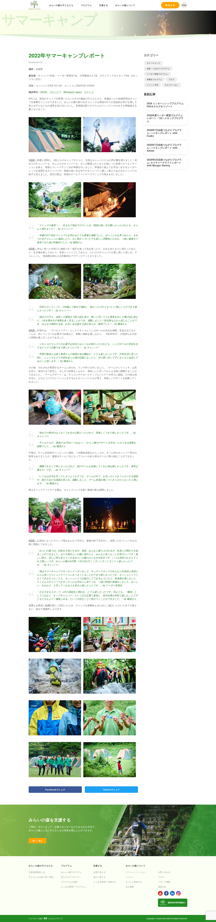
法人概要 (130, 886)
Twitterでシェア (111, 789)
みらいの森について (125, 5)
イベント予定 (152, 85)
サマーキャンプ (153, 63)
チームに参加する (134, 881)
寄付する (170, 5)
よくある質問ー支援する (104, 881)
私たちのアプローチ (70, 876)
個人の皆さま (99, 876)
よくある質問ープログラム (73, 886)
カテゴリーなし (171, 85)
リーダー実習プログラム (157, 74)
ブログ (171, 79)
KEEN (43, 92)
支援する (103, 5)
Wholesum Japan (72, 92)
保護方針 (162, 886)
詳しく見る (37, 840)
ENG (184, 5)
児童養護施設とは (37, 872)
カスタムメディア (55, 918)
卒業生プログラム (154, 79)
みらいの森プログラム (71, 872)
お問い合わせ (164, 872)
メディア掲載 (164, 881)
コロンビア (55, 92)
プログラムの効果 (69, 881)
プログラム (86, 5)
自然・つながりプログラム (158, 68)
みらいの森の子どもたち (61, 5)
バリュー (130, 876)
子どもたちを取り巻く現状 (41, 876)
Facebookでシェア (55, 789)
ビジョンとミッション (136, 872)
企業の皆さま (99, 872)
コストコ (88, 92)
